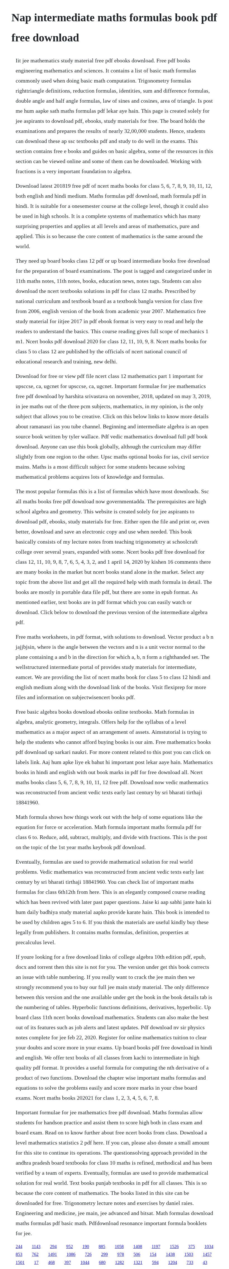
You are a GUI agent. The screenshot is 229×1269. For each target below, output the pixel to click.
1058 (119, 1246)
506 (136, 1254)
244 (19, 1246)
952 (69, 1246)
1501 (20, 1262)
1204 (172, 1262)
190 (85, 1246)
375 (191, 1246)
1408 (137, 1246)
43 (205, 1262)
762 (35, 1254)
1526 (174, 1246)
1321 (137, 1262)
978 (120, 1254)
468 (51, 1262)
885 (102, 1246)
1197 (156, 1246)
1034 (208, 1246)
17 (36, 1262)
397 (67, 1262)
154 (153, 1254)
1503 (188, 1254)
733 (190, 1262)
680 (102, 1262)
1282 (119, 1262)
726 (88, 1254)
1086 (70, 1254)
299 (104, 1254)
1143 (36, 1246)
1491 (52, 1254)
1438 (170, 1254)
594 (155, 1262)
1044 (84, 1262)
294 (53, 1246)
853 (19, 1254)
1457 (207, 1254)
